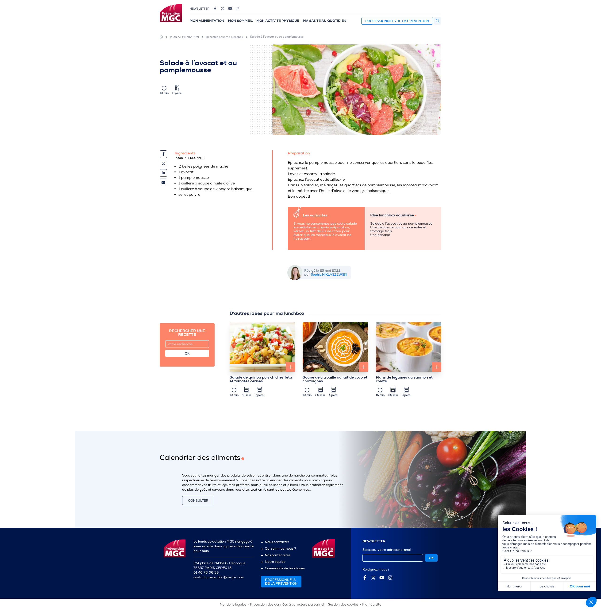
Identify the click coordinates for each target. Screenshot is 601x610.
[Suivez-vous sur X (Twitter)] (222, 8)
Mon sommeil (240, 21)
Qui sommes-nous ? (280, 548)
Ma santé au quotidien (324, 21)
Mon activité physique (277, 21)
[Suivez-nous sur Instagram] (237, 8)
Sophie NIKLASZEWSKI (329, 274)
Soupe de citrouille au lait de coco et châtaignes (335, 379)
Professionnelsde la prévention (281, 582)
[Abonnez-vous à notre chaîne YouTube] (230, 8)
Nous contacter (277, 542)
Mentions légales (233, 604)
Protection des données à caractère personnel (287, 604)
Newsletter (199, 9)
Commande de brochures (285, 568)
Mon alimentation (207, 21)
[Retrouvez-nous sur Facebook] (215, 8)
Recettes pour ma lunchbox (224, 37)
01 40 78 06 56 (206, 573)
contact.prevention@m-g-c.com (218, 577)
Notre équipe (275, 561)
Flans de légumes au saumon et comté (404, 379)
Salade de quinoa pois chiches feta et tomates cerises (261, 379)
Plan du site (371, 604)
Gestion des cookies (343, 604)
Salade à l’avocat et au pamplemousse (277, 37)
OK (187, 353)
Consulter (198, 500)
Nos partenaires (277, 555)
